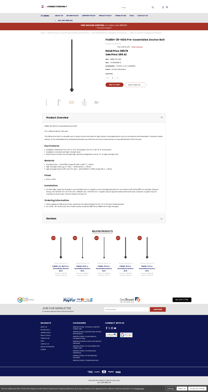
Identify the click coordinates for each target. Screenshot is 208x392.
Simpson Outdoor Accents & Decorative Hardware (87, 342)
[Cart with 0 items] (167, 7)
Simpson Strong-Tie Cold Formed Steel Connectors (86, 347)
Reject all (182, 388)
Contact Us (142, 16)
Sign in (43, 347)
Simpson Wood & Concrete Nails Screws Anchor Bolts (87, 333)
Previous (202, 385)
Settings (170, 388)
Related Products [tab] (102, 231)
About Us (59, 16)
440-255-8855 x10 (65, 20)
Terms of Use (120, 16)
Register (51, 347)
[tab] (104, 117)
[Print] (114, 91)
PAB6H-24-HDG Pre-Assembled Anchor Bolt (60, 268)
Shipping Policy (88, 16)
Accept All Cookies (197, 388)
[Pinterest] (122, 91)
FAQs (132, 16)
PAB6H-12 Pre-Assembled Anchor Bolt (147, 268)
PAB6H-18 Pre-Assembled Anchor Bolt (126, 268)
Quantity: (109, 74)
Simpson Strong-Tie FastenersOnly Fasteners (85, 356)
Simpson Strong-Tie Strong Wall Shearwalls (84, 352)
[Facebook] (107, 91)
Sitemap (43, 349)
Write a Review (137, 47)
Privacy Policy (105, 16)
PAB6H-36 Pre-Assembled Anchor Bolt (82, 268)
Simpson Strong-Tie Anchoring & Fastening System (84, 337)
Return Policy (73, 16)
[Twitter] (118, 91)
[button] (126, 335)
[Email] (111, 91)
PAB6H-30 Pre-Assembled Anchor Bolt (104, 268)
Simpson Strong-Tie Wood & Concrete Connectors (86, 328)
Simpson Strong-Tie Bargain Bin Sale (85, 360)
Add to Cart (61, 248)
